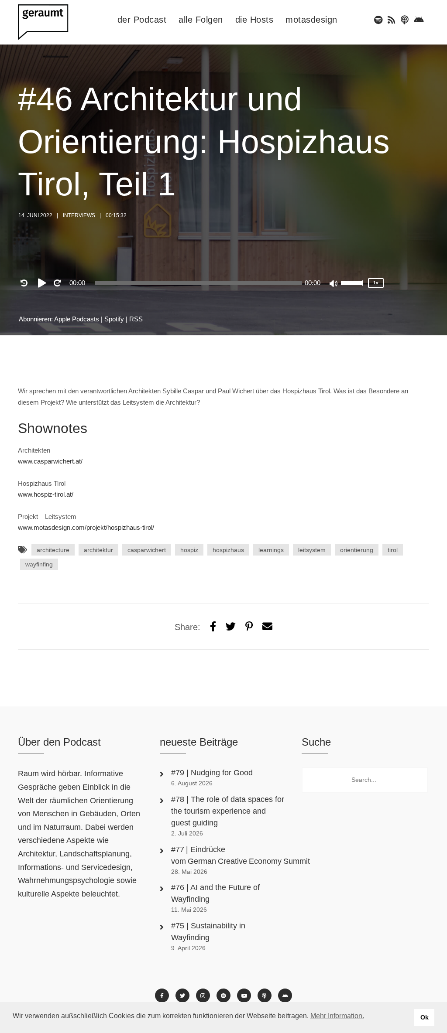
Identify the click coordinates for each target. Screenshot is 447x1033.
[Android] (418, 20)
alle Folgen (201, 19)
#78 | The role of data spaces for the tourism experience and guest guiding (227, 811)
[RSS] (391, 20)
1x (375, 282)
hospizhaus (228, 549)
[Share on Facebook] (213, 626)
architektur (98, 549)
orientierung (356, 549)
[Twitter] (231, 626)
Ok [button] (424, 1017)
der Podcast (142, 19)
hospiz (189, 549)
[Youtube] (244, 995)
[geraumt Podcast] (50, 22)
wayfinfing (39, 564)
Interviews (79, 215)
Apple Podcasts (76, 319)
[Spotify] (378, 20)
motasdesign (311, 19)
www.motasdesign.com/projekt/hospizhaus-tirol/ (86, 527)
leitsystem (312, 549)
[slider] (353, 289)
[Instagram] (203, 995)
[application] (199, 283)
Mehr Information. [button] (337, 1015)
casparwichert (146, 549)
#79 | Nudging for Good (213, 772)
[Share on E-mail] (267, 626)
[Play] (43, 283)
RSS (136, 319)
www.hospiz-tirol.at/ (45, 494)
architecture (53, 549)
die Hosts (254, 19)
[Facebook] (162, 995)
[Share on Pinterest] (249, 626)
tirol (393, 549)
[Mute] (334, 284)
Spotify (114, 319)
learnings (271, 549)
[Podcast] (404, 20)
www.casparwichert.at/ (50, 461)
